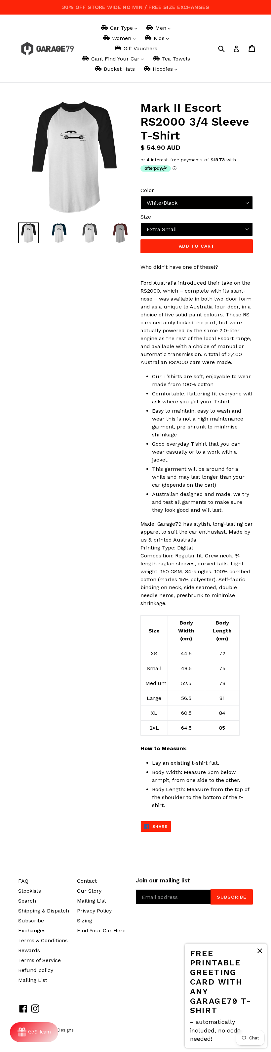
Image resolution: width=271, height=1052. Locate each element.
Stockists (29, 891)
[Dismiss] (259, 952)
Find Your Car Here (101, 930)
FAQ (23, 881)
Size (145, 217)
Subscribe (31, 920)
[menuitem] (118, 28)
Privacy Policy (94, 911)
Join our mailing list (163, 880)
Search (27, 901)
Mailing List (32, 980)
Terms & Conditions (43, 940)
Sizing (84, 920)
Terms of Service (39, 960)
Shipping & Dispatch (43, 911)
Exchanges (32, 930)
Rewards (29, 950)
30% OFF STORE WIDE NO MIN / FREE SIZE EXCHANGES (135, 7)
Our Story (89, 891)
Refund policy (35, 970)
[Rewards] (34, 1032)
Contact (87, 881)
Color (147, 190)
